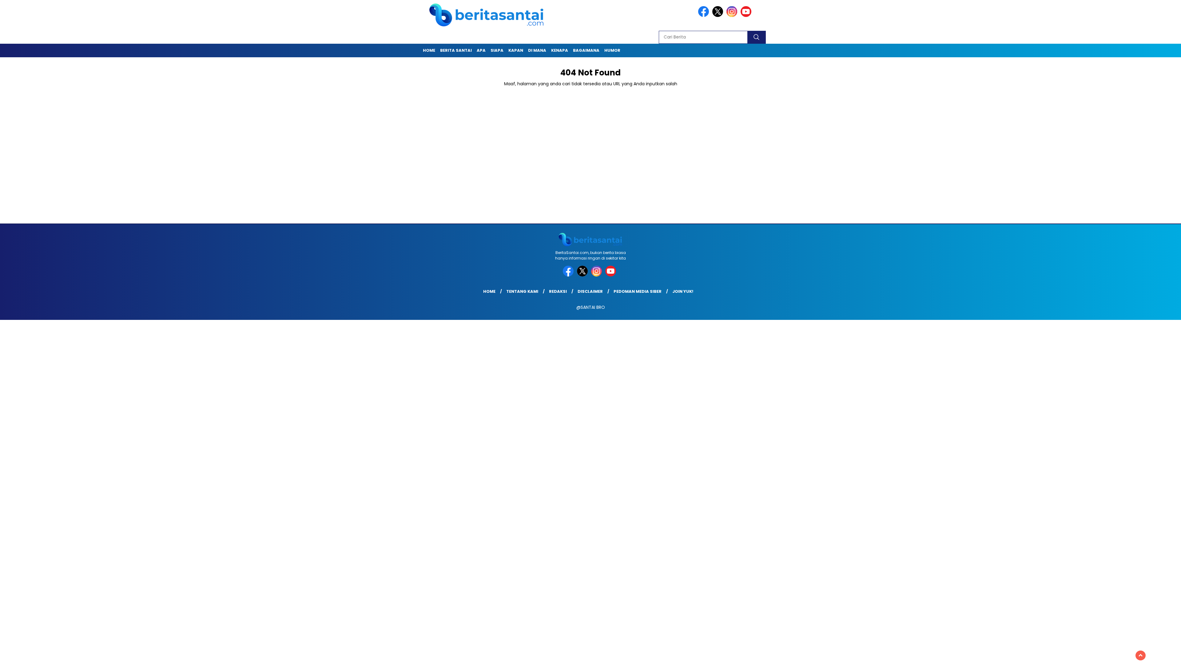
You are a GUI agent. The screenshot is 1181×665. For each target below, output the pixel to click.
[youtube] (747, 15)
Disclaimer (590, 291)
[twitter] (718, 15)
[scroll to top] (1140, 655)
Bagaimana (586, 50)
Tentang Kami (522, 291)
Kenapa (559, 50)
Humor (612, 50)
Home (429, 50)
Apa (481, 50)
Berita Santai (456, 50)
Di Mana (537, 50)
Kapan (515, 50)
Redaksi (558, 291)
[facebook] (704, 15)
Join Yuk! (682, 291)
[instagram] (732, 15)
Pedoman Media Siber (638, 291)
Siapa (497, 50)
